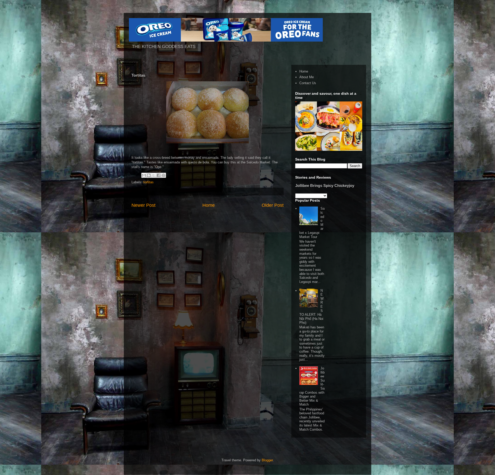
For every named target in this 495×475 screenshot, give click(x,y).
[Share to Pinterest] (163, 175)
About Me (306, 77)
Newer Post (143, 205)
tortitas (148, 182)
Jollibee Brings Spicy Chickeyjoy (324, 185)
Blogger (267, 460)
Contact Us (307, 83)
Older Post (273, 205)
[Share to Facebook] (158, 175)
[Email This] (143, 175)
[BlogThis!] (148, 175)
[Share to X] (153, 175)
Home (208, 205)
